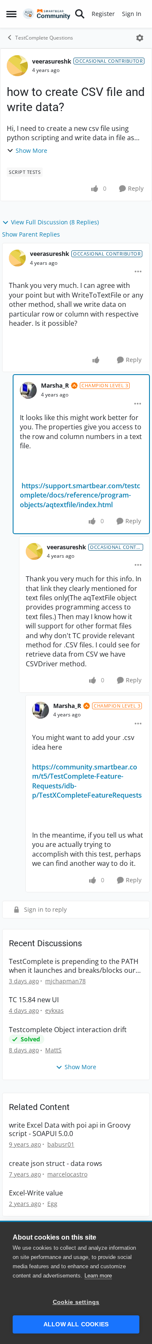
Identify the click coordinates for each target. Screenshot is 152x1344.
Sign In (131, 14)
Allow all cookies (76, 1324)
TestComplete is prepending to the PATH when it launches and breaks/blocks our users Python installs (73, 966)
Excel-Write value (36, 1193)
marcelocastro (67, 1174)
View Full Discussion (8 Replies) (55, 222)
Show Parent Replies (31, 234)
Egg (52, 1204)
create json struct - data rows (55, 1163)
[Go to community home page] (47, 14)
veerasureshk (51, 61)
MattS (53, 1050)
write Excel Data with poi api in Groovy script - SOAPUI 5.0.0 (69, 1130)
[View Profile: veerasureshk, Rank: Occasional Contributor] (17, 65)
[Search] (80, 14)
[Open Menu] (140, 38)
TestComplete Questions (44, 37)
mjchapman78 (65, 981)
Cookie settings (76, 1302)
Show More (31, 150)
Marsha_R (55, 385)
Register (103, 14)
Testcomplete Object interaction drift (68, 1029)
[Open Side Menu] (11, 14)
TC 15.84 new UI (34, 999)
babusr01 (60, 1144)
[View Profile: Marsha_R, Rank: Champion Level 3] (28, 390)
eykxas (54, 1010)
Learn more (98, 1275)
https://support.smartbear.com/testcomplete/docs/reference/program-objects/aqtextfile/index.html (80, 495)
